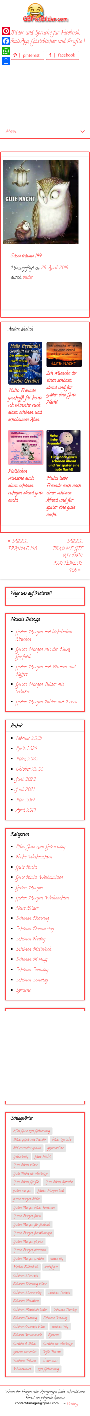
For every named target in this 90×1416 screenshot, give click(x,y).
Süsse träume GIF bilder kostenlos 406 (67, 556)
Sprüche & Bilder (25, 1343)
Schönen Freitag (31, 939)
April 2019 (26, 810)
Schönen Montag (32, 959)
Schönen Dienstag (32, 918)
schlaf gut (51, 1267)
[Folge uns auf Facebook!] (62, 59)
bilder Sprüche (62, 1139)
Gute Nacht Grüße (26, 1182)
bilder (28, 277)
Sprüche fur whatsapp (57, 1343)
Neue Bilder (27, 908)
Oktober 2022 (29, 769)
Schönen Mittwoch (33, 949)
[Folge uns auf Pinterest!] (28, 59)
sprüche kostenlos (24, 1352)
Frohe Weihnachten (34, 857)
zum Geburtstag (48, 1369)
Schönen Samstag (32, 970)
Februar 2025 (29, 738)
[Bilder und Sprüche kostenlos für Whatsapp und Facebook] (45, 12)
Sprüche (23, 990)
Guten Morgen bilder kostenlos (34, 1207)
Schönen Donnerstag (35, 929)
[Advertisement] (45, 93)
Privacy (72, 1404)
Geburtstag (20, 1156)
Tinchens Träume (24, 1360)
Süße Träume (52, 1352)
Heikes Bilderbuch (25, 1267)
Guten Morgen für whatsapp (32, 1233)
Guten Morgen (29, 888)
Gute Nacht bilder (25, 1165)
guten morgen (22, 1190)
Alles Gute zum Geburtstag (41, 847)
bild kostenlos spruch (27, 1148)
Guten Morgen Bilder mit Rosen (46, 702)
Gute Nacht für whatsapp (30, 1173)
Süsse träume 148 (22, 545)
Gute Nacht (26, 867)
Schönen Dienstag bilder (29, 1284)
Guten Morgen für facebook (31, 1224)
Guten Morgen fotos (27, 1216)
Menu (10, 132)
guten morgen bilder (26, 1199)
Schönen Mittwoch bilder (30, 1309)
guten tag (56, 1258)
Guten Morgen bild (51, 1190)
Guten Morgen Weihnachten (42, 898)
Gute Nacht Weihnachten (39, 877)
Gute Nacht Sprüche (59, 1182)
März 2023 (27, 759)
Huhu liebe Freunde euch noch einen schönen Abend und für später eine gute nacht (63, 497)
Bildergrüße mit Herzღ (29, 1139)
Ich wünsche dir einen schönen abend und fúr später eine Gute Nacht (61, 388)
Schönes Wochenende (27, 1335)
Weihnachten (22, 1369)
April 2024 (26, 749)
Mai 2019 (25, 800)
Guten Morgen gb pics (28, 1241)
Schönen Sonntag (32, 980)
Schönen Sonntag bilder (29, 1326)
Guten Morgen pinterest (29, 1250)
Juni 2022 (26, 779)
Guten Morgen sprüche (28, 1258)
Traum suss (50, 1360)
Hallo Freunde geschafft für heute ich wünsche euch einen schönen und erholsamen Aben (25, 405)
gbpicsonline (56, 1148)
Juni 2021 (25, 790)
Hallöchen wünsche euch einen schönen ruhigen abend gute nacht (25, 486)
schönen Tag (60, 1326)
